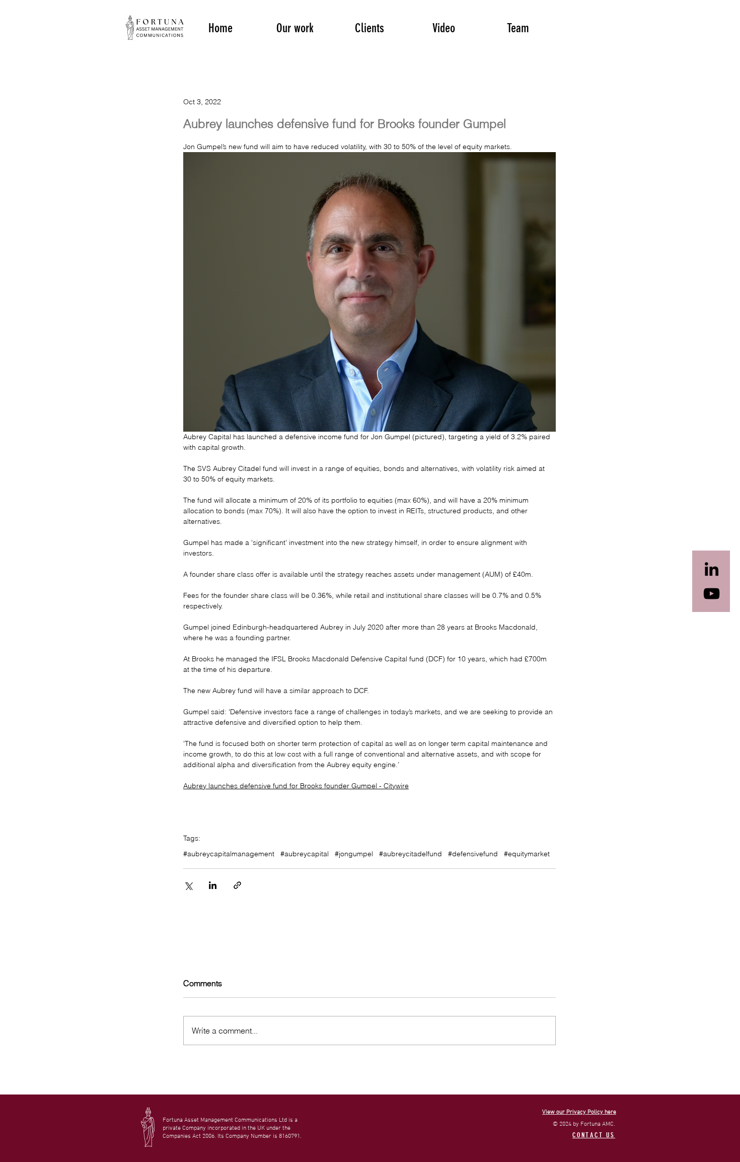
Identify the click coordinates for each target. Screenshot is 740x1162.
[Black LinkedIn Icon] (711, 569)
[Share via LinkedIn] (212, 885)
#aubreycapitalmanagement (228, 854)
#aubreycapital (304, 854)
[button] (295, 27)
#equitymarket (527, 854)
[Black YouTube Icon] (711, 593)
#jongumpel (354, 854)
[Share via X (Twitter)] (188, 885)
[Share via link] (237, 885)
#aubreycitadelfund (410, 854)
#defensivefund (473, 854)
